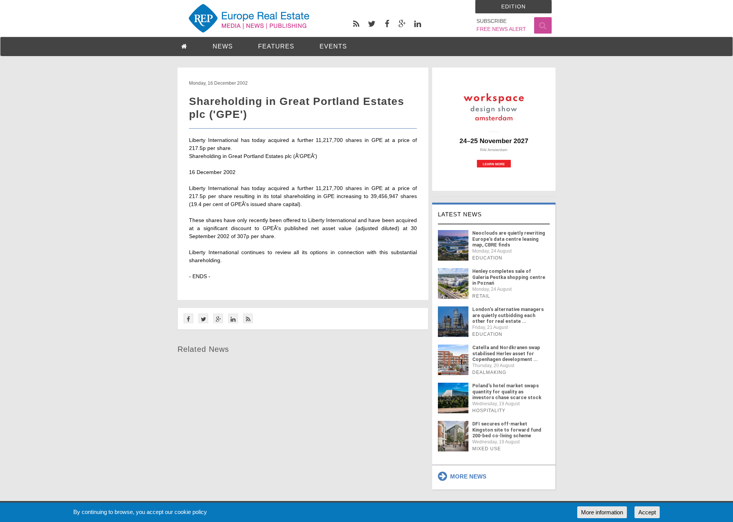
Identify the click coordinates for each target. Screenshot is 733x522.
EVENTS (333, 46)
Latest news (460, 214)
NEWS (223, 46)
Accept (647, 512)
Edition (513, 6)
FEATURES (276, 46)
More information (602, 512)
